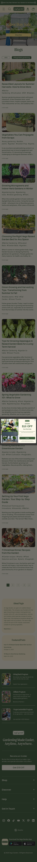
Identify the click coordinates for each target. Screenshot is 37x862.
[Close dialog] (35, 420)
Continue (27, 438)
